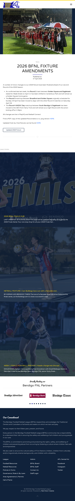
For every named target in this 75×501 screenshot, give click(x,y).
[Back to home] (11, 4)
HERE (52, 119)
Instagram (61, 467)
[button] (71, 4)
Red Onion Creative (47, 491)
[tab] (29, 403)
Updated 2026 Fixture (13, 130)
